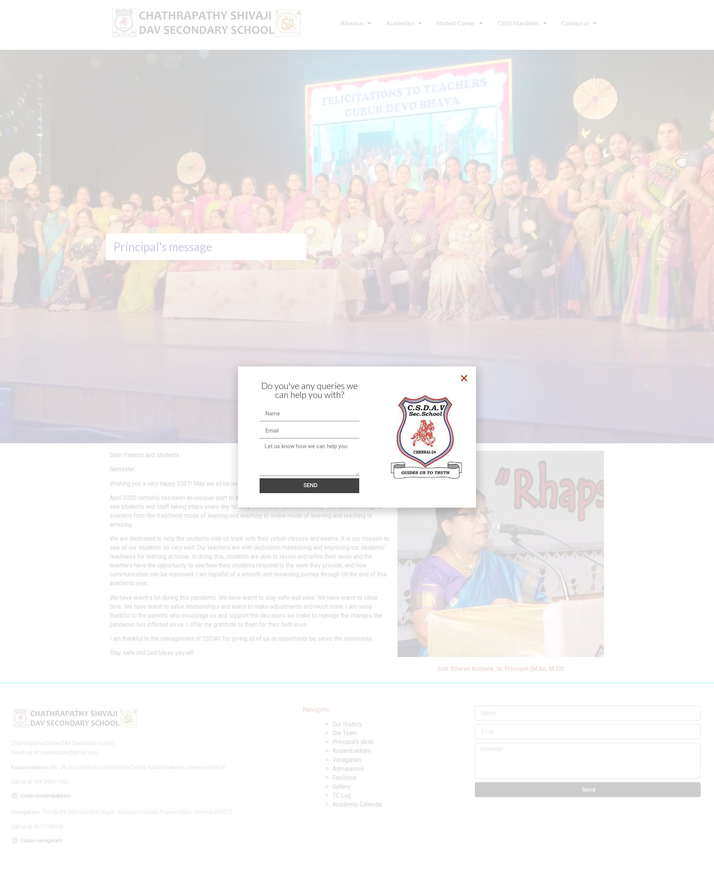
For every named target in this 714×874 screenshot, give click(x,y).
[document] (357, 437)
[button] (464, 378)
